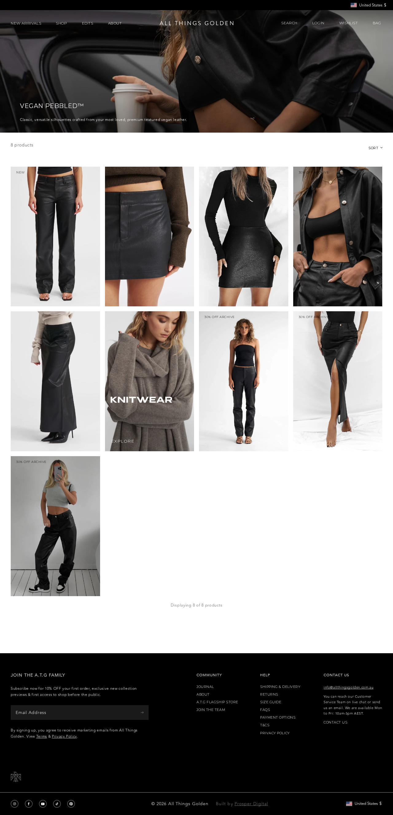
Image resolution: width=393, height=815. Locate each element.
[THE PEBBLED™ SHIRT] (338, 237)
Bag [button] (377, 23)
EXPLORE (122, 441)
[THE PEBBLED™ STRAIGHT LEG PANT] (55, 526)
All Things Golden (188, 804)
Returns (269, 695)
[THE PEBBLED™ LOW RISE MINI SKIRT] (149, 237)
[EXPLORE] (149, 381)
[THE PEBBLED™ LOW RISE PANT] (243, 381)
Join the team (210, 710)
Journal (205, 687)
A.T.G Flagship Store (217, 702)
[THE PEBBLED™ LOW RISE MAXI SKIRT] (55, 381)
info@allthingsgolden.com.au (348, 687)
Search (289, 23)
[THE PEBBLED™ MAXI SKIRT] (338, 381)
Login (318, 23)
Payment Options (277, 718)
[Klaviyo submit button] (142, 712)
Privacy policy (275, 733)
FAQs (265, 710)
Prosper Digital (251, 804)
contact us (336, 722)
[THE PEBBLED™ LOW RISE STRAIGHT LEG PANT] (55, 237)
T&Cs (264, 725)
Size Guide (271, 702)
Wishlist (348, 23)
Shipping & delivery (280, 687)
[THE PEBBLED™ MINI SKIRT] (243, 237)
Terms (41, 736)
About (203, 695)
